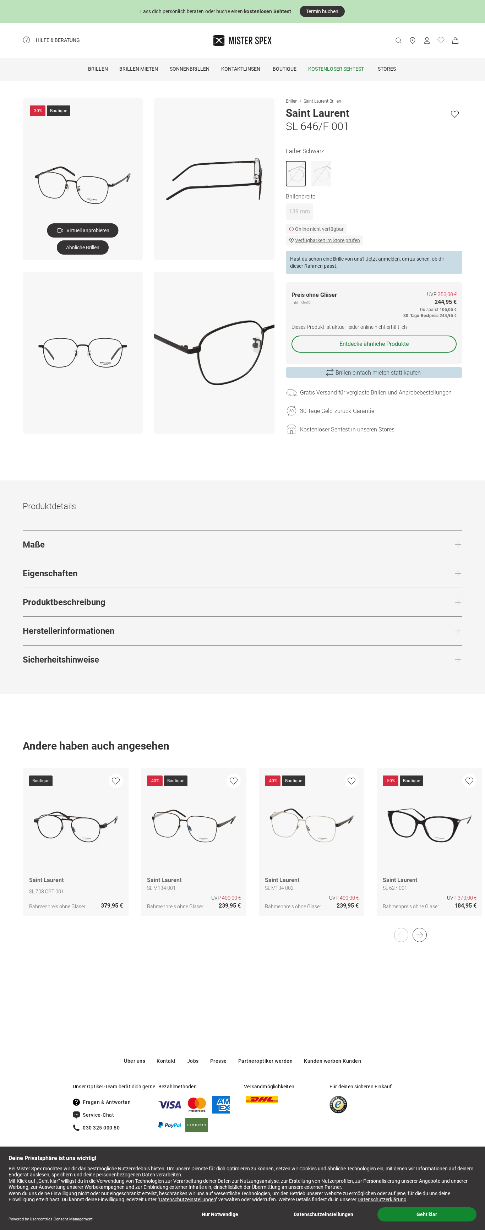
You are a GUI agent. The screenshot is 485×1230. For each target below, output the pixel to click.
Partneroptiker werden (265, 1061)
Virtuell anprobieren (87, 230)
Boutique (284, 69)
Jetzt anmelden (383, 259)
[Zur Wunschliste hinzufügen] (455, 114)
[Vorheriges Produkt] (401, 935)
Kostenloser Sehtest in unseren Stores (347, 429)
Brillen (98, 69)
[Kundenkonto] (427, 40)
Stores (387, 69)
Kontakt (166, 1061)
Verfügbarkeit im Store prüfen (327, 240)
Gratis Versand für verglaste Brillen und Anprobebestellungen (376, 392)
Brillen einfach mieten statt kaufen (378, 372)
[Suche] (398, 40)
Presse (218, 1061)
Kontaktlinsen (240, 69)
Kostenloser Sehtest (336, 69)
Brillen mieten (138, 69)
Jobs (193, 1061)
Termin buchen (322, 11)
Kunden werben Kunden (332, 1061)
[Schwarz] (296, 173)
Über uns (134, 1061)
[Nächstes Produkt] (420, 935)
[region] (242, 849)
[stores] (412, 40)
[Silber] (321, 173)
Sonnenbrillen (189, 69)
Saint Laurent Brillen (322, 101)
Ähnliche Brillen (82, 247)
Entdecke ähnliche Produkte (374, 344)
